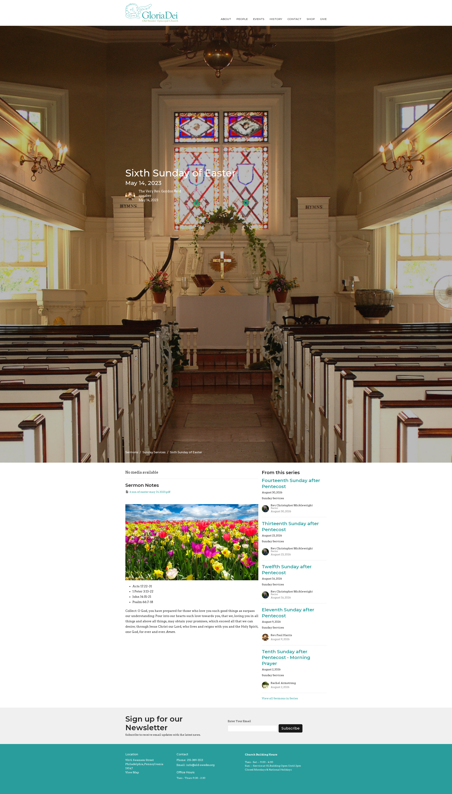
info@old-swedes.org (200, 765)
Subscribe (290, 728)
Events (258, 19)
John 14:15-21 (141, 596)
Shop (311, 19)
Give (323, 19)
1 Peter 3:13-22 (142, 591)
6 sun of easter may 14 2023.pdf (150, 492)
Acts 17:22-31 (142, 586)
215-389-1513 (195, 760)
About (226, 19)
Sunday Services (154, 452)
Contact (294, 19)
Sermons (131, 452)
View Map (132, 772)
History (276, 19)
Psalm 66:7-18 (142, 602)
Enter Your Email (239, 721)
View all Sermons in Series (280, 698)
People (242, 19)
